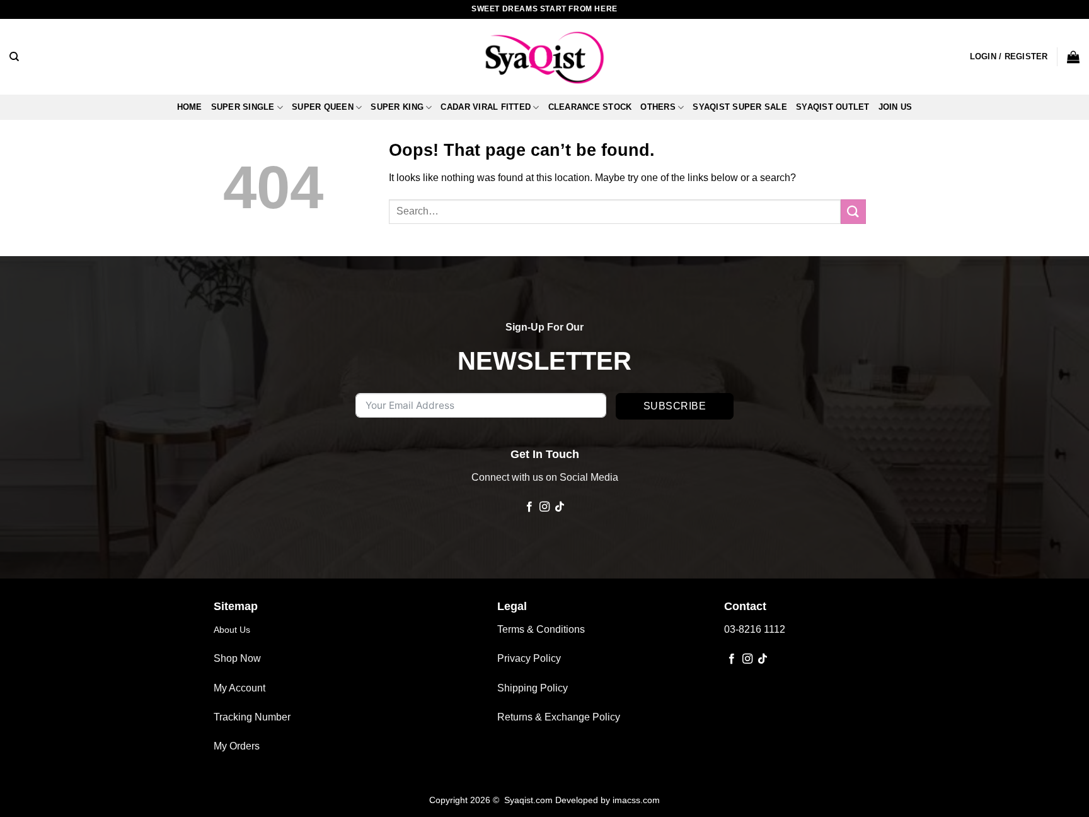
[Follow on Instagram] (544, 507)
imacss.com (636, 800)
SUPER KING (397, 107)
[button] (1009, 56)
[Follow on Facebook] (529, 507)
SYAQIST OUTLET (833, 107)
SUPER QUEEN (323, 107)
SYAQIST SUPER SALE (740, 107)
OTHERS (658, 107)
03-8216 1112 (754, 629)
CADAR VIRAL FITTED (486, 107)
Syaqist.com (529, 800)
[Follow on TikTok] (560, 507)
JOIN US (896, 107)
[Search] (14, 57)
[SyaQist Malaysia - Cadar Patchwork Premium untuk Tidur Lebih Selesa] (544, 56)
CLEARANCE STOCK (590, 107)
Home (189, 107)
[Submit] (853, 211)
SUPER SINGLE (243, 107)
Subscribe (674, 406)
